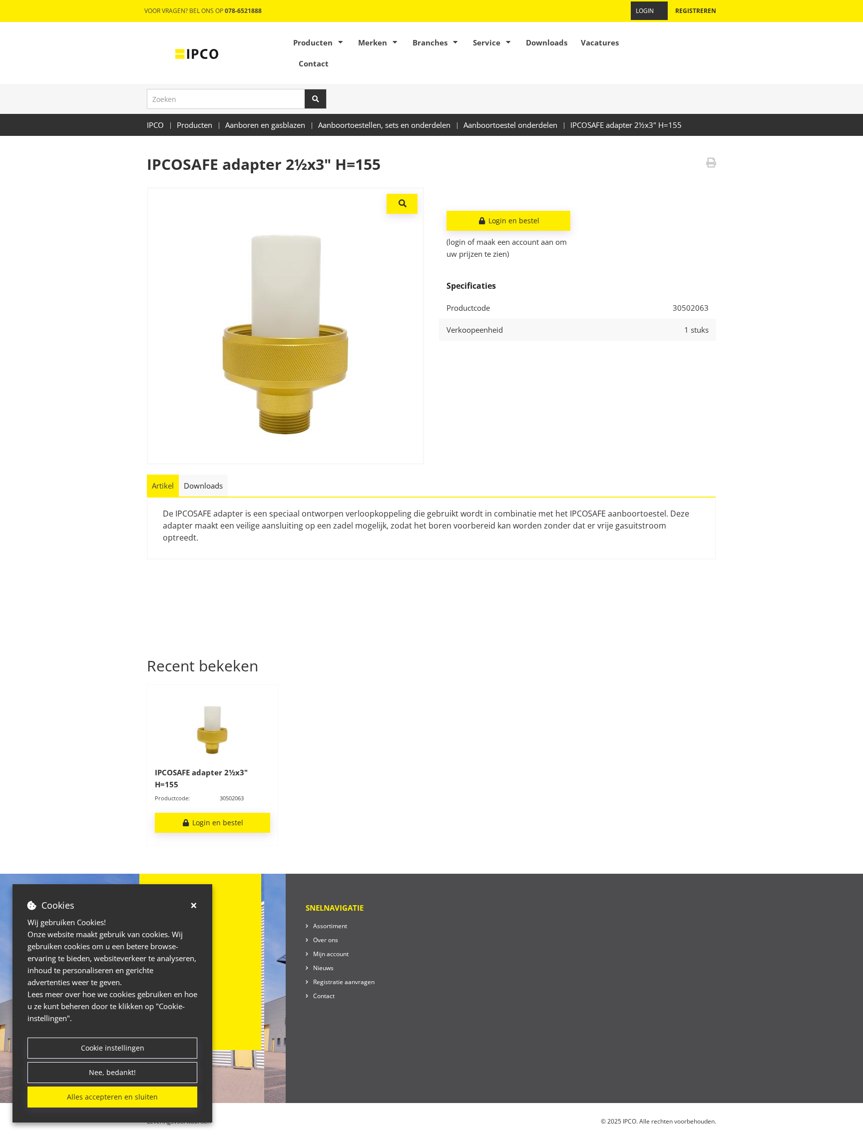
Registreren (695, 10)
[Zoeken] (316, 99)
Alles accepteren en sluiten (112, 1097)
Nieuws (323, 968)
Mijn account (331, 954)
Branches (430, 42)
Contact (314, 63)
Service (486, 42)
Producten (313, 42)
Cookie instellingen (112, 1048)
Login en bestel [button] (512, 220)
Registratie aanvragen (344, 982)
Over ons (325, 940)
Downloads (546, 42)
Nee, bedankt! (112, 1072)
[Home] (197, 53)
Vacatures (600, 42)
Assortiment (330, 926)
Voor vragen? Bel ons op (203, 10)
